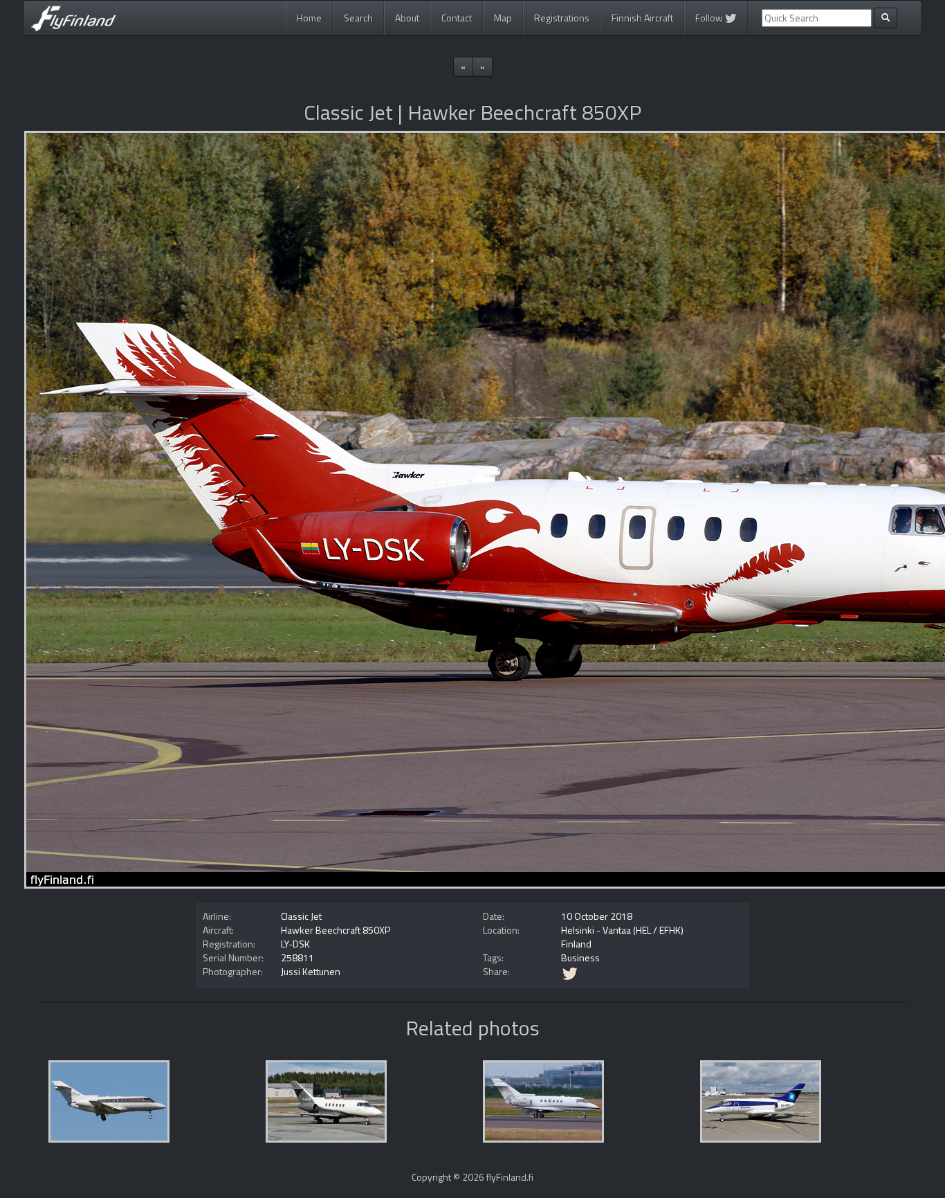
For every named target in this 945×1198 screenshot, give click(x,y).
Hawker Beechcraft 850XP (335, 930)
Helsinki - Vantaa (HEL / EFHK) (622, 930)
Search (358, 17)
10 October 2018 (596, 916)
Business (580, 957)
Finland (576, 943)
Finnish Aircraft (642, 17)
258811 (297, 957)
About (407, 17)
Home (309, 17)
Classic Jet (301, 916)
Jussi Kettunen (310, 971)
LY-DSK (295, 943)
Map (503, 17)
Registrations (561, 17)
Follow (710, 17)
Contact (456, 17)
